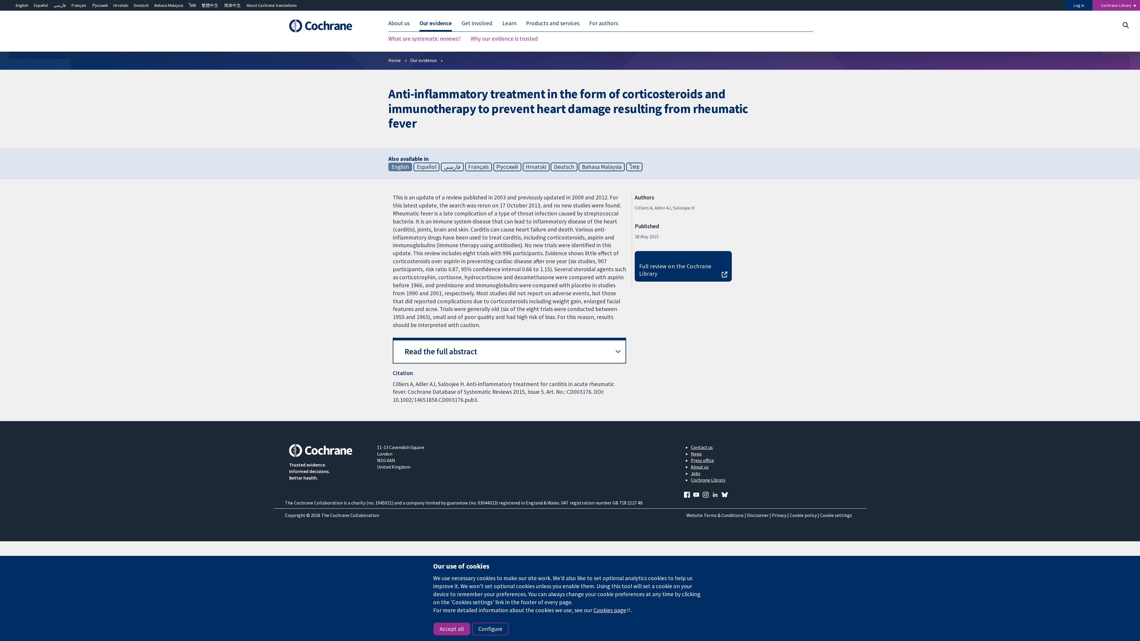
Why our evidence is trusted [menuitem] (504, 38)
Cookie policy (803, 515)
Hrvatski (120, 5)
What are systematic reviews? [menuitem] (424, 38)
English (22, 5)
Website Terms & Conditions (715, 515)
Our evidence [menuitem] (435, 23)
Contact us (702, 447)
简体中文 (232, 5)
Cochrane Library (1116, 5)
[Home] (328, 25)
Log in (1079, 5)
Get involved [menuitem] (477, 23)
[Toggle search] (1125, 25)
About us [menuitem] (399, 23)
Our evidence (423, 60)
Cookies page (609, 610)
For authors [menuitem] (603, 23)
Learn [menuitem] (509, 23)
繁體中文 (210, 5)
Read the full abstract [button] (441, 351)
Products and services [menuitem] (553, 23)
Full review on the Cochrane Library (675, 270)
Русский (100, 5)
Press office (702, 460)
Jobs (695, 473)
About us (700, 467)
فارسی (59, 5)
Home (394, 60)
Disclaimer (758, 515)
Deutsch (141, 5)
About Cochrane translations (271, 5)
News (696, 454)
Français (79, 5)
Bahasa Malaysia (168, 5)
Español (41, 5)
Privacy (779, 515)
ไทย (192, 5)
